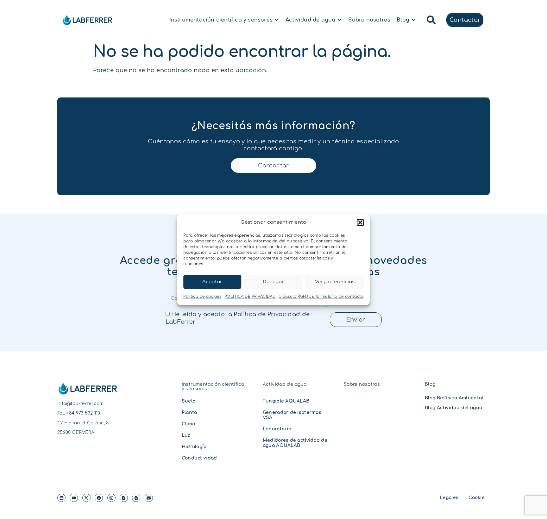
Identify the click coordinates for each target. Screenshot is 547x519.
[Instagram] (111, 498)
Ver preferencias (335, 282)
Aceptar (212, 282)
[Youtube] (74, 498)
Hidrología (194, 446)
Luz (186, 435)
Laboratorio (277, 429)
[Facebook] (99, 498)
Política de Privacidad (267, 314)
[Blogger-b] (124, 498)
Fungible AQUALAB (286, 401)
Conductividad (199, 458)
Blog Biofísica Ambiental (454, 398)
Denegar (273, 282)
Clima (188, 424)
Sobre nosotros (362, 384)
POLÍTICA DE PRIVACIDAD (249, 296)
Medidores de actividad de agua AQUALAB (295, 443)
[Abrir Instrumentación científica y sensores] (276, 20)
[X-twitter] (86, 498)
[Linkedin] (61, 498)
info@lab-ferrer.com (80, 403)
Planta (189, 412)
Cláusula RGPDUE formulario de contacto (321, 296)
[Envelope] (149, 498)
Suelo (188, 401)
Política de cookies (202, 296)
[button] (360, 222)
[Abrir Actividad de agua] (339, 20)
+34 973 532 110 (83, 413)
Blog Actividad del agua (453, 407)
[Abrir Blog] (413, 20)
